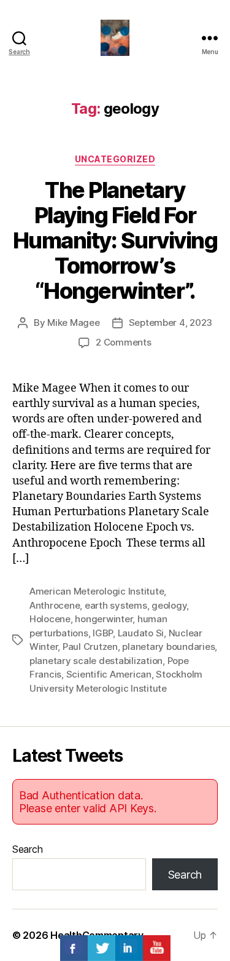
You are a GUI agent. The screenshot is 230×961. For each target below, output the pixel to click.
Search (27, 849)
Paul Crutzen (90, 646)
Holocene (50, 619)
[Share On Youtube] (157, 948)
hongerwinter (103, 619)
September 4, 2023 (171, 322)
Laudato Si (141, 633)
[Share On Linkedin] (129, 948)
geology (168, 605)
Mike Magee (73, 322)
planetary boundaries (168, 646)
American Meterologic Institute (96, 591)
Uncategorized (115, 159)
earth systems (116, 605)
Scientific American (108, 674)
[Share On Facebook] (74, 948)
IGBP (103, 633)
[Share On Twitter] (101, 948)
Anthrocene (54, 605)
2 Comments (123, 342)
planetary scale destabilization (96, 660)
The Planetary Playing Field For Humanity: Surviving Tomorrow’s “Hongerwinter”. (115, 240)
